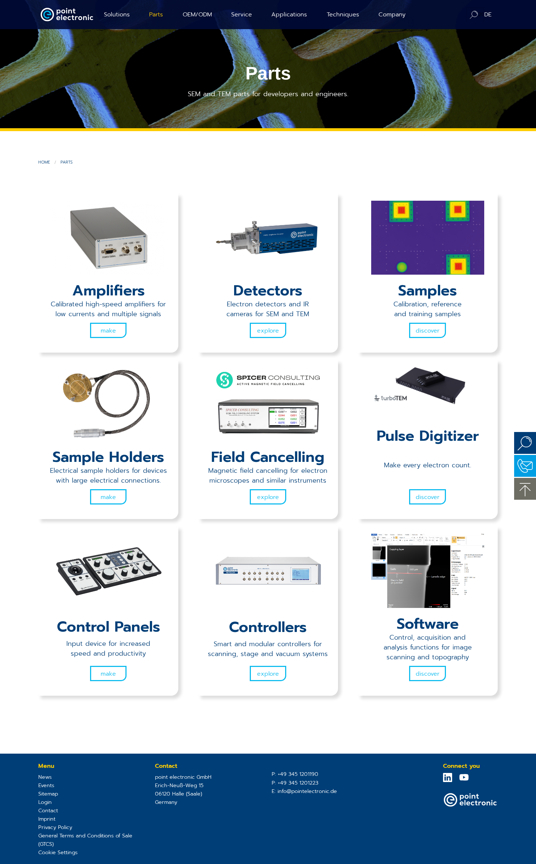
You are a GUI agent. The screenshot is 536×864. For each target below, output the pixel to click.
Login (45, 802)
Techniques (343, 14)
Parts (156, 14)
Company (391, 14)
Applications (289, 14)
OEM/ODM (197, 14)
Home (44, 162)
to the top (525, 489)
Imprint (46, 819)
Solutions (117, 14)
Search (525, 443)
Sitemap (48, 794)
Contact (48, 810)
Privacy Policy (55, 827)
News (45, 777)
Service (241, 14)
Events (46, 785)
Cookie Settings (58, 852)
